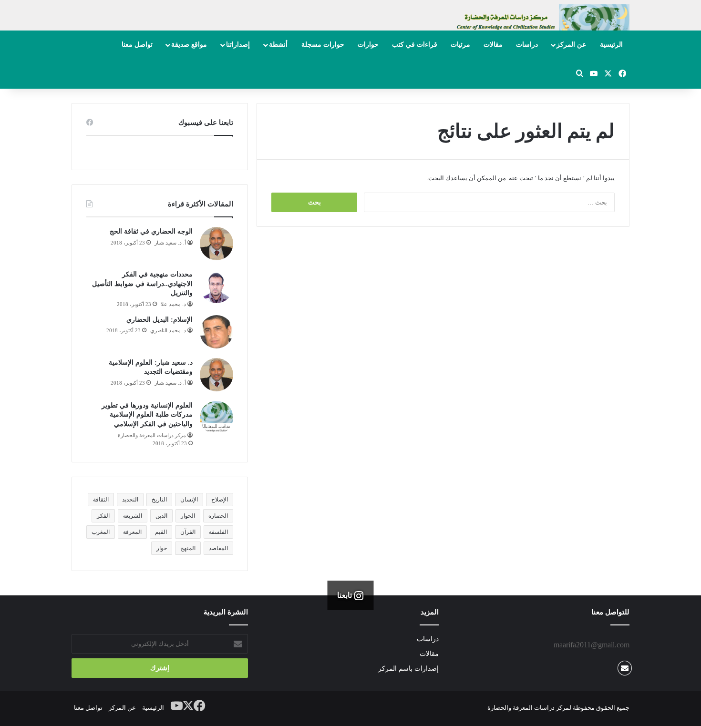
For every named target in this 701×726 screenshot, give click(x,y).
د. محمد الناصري (168, 330)
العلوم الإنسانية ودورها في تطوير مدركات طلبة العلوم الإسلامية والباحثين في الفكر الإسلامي (147, 415)
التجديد (130, 499)
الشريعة (132, 515)
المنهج (188, 548)
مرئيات (460, 44)
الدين (161, 515)
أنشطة (278, 44)
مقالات (493, 44)
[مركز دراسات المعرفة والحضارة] (541, 22)
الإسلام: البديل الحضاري (159, 319)
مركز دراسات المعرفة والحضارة (152, 435)
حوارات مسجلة (322, 44)
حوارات (368, 44)
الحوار (188, 515)
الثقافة (101, 499)
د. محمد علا (173, 304)
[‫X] (188, 706)
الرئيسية (611, 44)
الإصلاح (219, 499)
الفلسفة (218, 532)
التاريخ (159, 499)
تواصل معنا (137, 44)
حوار (161, 548)
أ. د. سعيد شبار (170, 242)
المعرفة (132, 532)
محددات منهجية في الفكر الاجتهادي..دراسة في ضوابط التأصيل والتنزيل (142, 284)
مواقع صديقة (189, 44)
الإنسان (189, 499)
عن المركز (571, 44)
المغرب (101, 532)
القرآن (188, 532)
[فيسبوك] (200, 706)
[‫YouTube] (177, 706)
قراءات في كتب (414, 44)
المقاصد (218, 548)
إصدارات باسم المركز (408, 668)
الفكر (103, 515)
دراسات (527, 44)
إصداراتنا (238, 44)
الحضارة (218, 515)
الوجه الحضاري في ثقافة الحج (151, 231)
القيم (161, 532)
